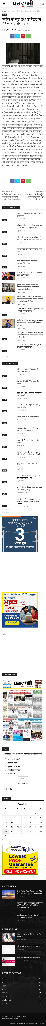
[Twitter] (17, 36)
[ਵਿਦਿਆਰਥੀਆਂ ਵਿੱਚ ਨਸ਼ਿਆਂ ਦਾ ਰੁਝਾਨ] (8, 949)
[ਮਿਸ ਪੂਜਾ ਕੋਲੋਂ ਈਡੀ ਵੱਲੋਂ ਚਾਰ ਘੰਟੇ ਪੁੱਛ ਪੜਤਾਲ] (8, 384)
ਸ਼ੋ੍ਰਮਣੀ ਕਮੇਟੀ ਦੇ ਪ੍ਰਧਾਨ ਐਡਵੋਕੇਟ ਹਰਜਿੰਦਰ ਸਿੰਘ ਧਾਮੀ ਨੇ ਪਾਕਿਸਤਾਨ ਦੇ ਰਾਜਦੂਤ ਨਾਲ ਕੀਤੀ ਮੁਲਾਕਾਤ (28, 287)
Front (4, 220)
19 (18, 827)
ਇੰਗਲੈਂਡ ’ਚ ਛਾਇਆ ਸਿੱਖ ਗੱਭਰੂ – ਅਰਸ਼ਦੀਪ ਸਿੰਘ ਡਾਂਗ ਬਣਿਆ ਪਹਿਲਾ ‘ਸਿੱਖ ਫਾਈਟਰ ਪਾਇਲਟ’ (30, 323)
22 (35, 827)
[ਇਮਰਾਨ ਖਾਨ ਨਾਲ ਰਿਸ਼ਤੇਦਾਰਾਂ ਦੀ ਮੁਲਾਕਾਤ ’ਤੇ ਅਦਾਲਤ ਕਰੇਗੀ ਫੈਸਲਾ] (8, 348)
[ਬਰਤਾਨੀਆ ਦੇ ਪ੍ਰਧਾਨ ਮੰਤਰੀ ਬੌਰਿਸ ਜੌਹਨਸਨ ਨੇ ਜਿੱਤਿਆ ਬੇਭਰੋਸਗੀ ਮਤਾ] (8, 431)
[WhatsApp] (28, 36)
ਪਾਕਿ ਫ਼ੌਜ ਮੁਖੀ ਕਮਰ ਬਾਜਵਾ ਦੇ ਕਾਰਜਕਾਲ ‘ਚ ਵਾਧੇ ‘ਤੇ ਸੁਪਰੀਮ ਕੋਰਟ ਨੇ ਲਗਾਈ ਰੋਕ (11, 197)
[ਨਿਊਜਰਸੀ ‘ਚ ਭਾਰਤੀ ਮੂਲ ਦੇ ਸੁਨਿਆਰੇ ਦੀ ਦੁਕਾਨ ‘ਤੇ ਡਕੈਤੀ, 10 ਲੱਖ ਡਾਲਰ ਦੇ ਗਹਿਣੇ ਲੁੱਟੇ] (8, 240)
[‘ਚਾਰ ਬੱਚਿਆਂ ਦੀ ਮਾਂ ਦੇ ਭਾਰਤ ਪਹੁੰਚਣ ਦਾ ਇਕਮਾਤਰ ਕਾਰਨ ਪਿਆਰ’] (8, 479)
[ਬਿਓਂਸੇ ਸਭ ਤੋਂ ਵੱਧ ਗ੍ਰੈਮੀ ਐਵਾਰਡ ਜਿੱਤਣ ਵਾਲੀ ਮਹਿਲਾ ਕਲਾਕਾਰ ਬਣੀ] (8, 372)
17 (6, 827)
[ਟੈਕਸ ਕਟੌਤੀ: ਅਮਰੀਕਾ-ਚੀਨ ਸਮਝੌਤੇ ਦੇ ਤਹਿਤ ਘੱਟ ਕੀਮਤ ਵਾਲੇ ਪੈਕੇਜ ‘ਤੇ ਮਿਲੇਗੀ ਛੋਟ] (8, 455)
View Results (23, 783)
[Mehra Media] (3, 30)
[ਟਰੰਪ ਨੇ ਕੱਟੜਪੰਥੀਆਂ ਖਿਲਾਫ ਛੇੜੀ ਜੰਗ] (8, 419)
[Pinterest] (23, 36)
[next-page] (7, 356)
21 (30, 827)
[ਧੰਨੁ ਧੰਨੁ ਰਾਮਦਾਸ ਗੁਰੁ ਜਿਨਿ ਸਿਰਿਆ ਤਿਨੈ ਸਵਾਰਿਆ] (8, 937)
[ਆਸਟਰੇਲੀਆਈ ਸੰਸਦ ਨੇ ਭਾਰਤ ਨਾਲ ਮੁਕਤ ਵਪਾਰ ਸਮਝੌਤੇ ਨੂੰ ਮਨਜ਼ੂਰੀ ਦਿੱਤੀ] (8, 490)
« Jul (3, 839)
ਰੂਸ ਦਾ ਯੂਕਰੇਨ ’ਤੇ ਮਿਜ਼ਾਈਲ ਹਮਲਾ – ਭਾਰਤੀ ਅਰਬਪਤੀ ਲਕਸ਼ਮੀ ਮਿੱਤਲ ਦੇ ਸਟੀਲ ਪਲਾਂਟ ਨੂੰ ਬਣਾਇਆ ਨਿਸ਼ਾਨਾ (30, 335)
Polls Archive (8, 789)
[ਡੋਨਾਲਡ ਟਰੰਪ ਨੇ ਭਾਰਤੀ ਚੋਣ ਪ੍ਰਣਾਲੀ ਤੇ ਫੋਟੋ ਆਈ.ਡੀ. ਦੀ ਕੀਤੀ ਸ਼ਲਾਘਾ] (8, 312)
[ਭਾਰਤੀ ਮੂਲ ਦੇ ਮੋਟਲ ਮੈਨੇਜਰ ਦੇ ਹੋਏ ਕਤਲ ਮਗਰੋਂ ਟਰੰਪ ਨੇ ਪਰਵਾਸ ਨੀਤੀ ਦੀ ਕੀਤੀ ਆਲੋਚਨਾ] (8, 502)
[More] (33, 36)
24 (6, 831)
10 (6, 822)
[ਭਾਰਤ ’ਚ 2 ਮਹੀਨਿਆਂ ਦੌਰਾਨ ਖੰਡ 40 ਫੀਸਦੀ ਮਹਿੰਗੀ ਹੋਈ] (8, 217)
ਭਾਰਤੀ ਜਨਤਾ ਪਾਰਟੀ (14, 770)
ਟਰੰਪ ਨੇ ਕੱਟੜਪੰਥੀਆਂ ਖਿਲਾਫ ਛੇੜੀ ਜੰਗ (28, 416)
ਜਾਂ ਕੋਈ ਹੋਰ (11, 773)
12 (18, 822)
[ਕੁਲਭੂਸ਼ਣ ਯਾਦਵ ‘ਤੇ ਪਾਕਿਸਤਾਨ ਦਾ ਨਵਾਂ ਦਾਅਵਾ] (8, 467)
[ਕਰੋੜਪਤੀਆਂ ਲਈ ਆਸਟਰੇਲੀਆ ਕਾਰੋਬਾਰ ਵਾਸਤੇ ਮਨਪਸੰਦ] (8, 396)
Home (4, 11)
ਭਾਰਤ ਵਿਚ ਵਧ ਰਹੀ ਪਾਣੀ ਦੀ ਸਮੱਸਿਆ (28, 958)
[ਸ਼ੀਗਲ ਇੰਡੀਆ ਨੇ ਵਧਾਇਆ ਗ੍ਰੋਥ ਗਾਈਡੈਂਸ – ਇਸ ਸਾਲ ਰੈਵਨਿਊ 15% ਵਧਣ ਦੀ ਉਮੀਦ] (8, 894)
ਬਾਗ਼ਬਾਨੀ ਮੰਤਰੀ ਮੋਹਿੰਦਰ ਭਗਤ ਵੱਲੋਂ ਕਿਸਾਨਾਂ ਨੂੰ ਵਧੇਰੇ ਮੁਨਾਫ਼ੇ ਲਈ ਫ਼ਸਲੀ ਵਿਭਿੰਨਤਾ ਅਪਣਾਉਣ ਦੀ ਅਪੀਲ (30, 905)
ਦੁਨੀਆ (10, 11)
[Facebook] (12, 36)
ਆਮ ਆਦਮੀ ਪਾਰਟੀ (14, 759)
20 (24, 827)
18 (12, 827)
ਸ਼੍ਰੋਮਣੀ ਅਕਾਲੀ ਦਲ (14, 766)
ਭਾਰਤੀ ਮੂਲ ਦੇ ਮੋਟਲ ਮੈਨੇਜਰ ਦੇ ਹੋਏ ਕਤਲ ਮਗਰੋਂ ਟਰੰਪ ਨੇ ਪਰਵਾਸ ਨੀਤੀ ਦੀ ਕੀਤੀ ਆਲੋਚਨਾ (28, 501)
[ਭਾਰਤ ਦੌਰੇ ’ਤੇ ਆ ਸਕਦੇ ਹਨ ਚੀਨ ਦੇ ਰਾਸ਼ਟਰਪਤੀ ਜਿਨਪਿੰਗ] (8, 264)
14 (30, 822)
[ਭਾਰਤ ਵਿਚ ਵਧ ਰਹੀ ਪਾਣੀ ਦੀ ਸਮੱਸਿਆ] (8, 961)
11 (12, 822)
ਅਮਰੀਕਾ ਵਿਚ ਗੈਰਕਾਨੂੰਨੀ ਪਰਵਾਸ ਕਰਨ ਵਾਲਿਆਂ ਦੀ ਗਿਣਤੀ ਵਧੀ (35, 197)
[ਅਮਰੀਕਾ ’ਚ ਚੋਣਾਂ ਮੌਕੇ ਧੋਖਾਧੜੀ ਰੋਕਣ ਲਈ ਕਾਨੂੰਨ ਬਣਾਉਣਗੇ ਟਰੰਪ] (8, 276)
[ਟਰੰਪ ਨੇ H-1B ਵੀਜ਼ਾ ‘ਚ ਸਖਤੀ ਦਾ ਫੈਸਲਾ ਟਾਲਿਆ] (8, 443)
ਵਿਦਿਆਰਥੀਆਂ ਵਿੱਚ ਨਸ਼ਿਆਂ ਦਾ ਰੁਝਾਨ (28, 946)
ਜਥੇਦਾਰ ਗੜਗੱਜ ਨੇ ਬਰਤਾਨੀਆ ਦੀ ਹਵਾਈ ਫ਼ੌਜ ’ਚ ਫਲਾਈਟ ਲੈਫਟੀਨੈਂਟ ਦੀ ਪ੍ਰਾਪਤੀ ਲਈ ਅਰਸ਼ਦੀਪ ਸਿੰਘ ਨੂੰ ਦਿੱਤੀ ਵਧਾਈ (30, 299)
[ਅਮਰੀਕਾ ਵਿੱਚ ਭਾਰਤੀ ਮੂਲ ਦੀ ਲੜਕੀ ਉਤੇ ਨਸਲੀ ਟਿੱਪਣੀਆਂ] (8, 408)
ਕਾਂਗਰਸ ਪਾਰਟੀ (12, 763)
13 (24, 822)
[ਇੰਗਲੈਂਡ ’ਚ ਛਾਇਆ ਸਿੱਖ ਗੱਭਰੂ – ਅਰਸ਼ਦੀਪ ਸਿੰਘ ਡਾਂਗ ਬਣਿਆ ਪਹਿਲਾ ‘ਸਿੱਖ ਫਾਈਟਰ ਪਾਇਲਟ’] (8, 323)
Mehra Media (12, 30)
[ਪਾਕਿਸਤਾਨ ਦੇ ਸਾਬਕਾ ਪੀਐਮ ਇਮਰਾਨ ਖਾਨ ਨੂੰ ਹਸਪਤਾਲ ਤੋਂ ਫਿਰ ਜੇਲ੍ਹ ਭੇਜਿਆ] (8, 228)
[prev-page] (3, 356)
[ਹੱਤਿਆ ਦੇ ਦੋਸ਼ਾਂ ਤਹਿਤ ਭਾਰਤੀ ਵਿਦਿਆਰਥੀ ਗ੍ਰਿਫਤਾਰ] (8, 252)
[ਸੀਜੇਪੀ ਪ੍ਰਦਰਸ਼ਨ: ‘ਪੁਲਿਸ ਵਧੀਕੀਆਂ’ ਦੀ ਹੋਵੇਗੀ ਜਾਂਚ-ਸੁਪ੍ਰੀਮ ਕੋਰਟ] (8, 918)
